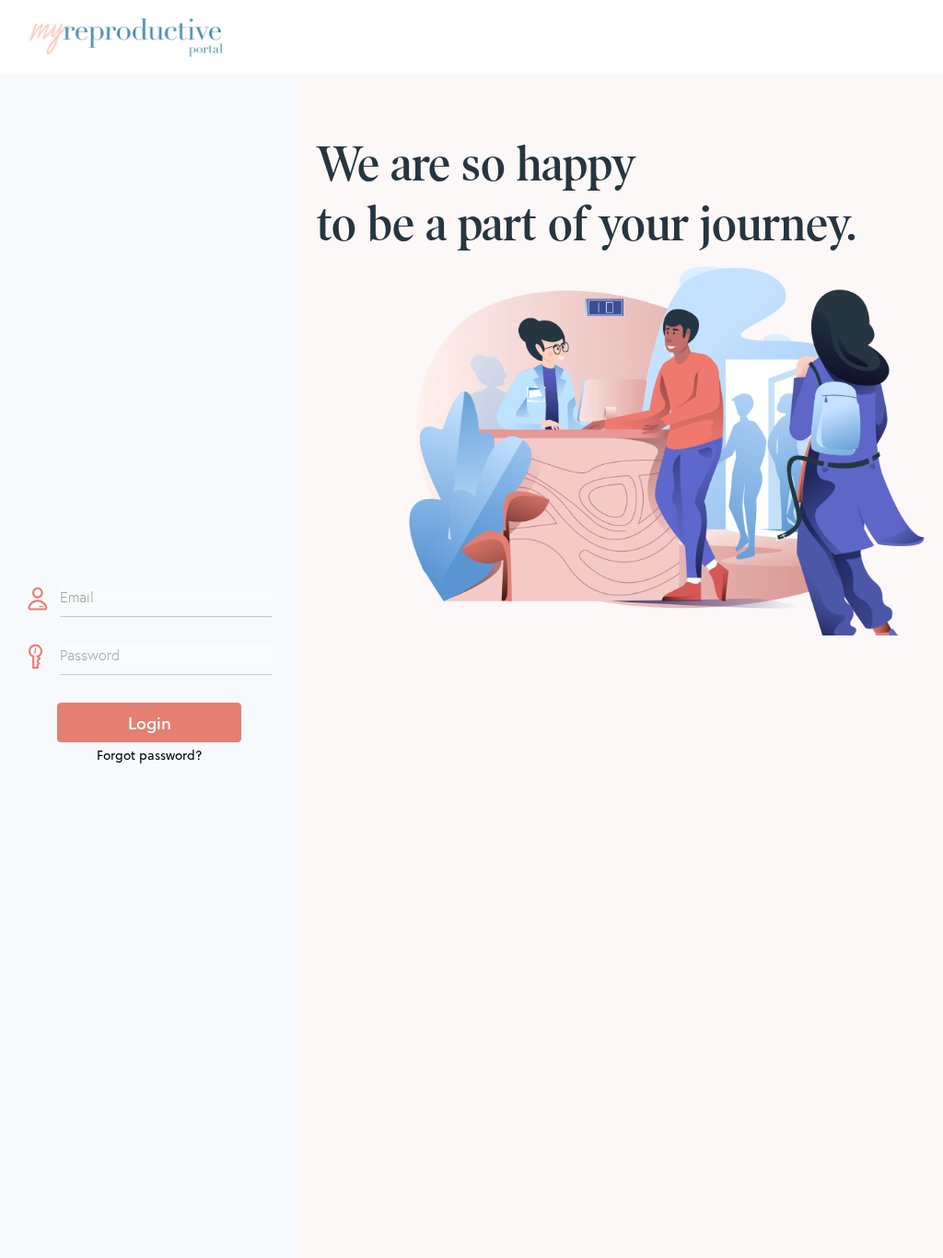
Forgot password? (150, 754)
